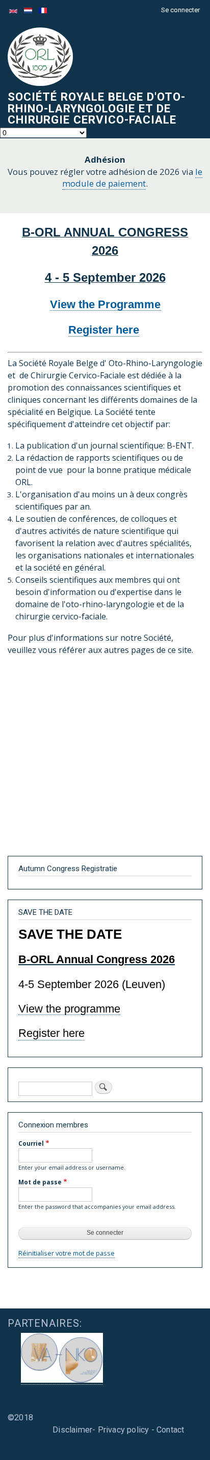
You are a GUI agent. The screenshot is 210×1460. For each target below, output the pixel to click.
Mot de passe (40, 1182)
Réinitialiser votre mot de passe (66, 1253)
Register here (103, 329)
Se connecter (180, 10)
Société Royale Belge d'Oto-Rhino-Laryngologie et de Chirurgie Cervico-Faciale (97, 108)
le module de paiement (132, 178)
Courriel (31, 1143)
